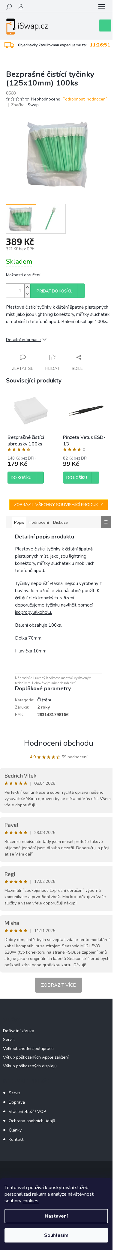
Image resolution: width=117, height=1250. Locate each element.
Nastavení (56, 1216)
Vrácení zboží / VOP (27, 1111)
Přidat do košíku (55, 291)
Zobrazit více (58, 985)
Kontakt (16, 1139)
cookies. (30, 1201)
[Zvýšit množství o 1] (27, 287)
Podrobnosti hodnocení (84, 99)
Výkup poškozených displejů (30, 1066)
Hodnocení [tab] (38, 522)
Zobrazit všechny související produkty (58, 505)
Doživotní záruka (18, 1031)
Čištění (44, 700)
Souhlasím (56, 1235)
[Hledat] (9, 6)
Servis (9, 1039)
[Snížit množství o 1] (27, 294)
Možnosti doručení (23, 275)
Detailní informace (23, 340)
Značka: (25, 105)
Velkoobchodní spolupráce (28, 1048)
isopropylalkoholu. (33, 612)
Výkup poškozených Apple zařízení (36, 1057)
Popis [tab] (19, 522)
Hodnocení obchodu (58, 743)
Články (15, 1130)
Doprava (17, 1102)
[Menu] (102, 6)
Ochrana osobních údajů (32, 1121)
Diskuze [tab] (60, 522)
